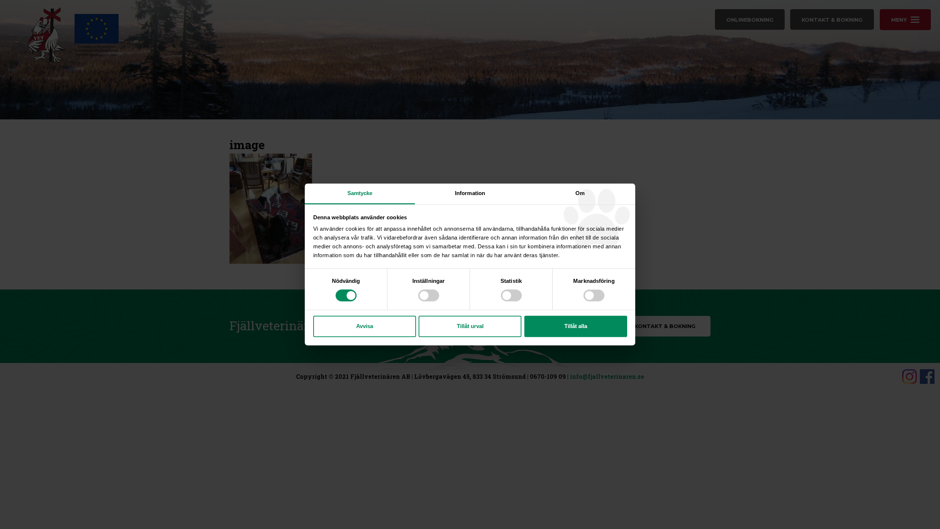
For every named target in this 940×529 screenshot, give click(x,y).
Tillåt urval (470, 326)
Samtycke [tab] (360, 193)
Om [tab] (580, 193)
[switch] (428, 296)
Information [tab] (470, 193)
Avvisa (364, 326)
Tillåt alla (575, 326)
